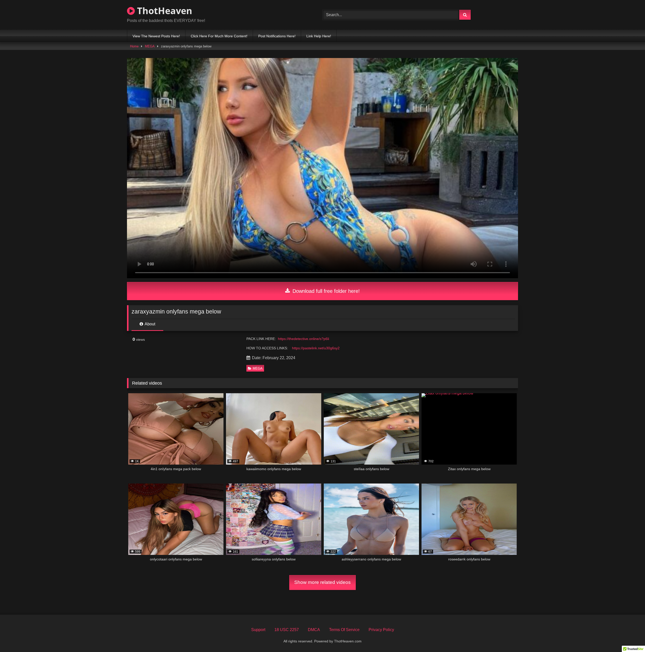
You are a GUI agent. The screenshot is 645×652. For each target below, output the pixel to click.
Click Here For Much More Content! (219, 36)
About (149, 324)
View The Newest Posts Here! (156, 36)
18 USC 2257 (286, 630)
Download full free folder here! (325, 291)
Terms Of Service (344, 630)
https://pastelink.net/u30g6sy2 (316, 348)
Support (258, 630)
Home (134, 46)
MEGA (150, 46)
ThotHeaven (163, 11)
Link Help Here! (318, 36)
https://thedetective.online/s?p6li (303, 339)
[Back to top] (629, 637)
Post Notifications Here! (277, 36)
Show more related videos (322, 582)
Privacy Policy (381, 630)
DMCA (314, 630)
